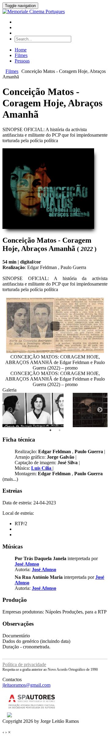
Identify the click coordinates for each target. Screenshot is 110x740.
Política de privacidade (24, 664)
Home (21, 49)
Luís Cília (42, 468)
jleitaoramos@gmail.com (26, 685)
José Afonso (27, 564)
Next (100, 410)
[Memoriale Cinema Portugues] (33, 11)
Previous (10, 410)
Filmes (21, 55)
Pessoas (22, 60)
